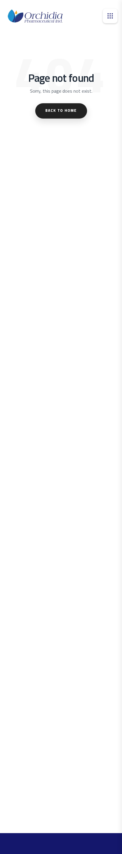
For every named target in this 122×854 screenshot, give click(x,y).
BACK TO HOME (61, 110)
